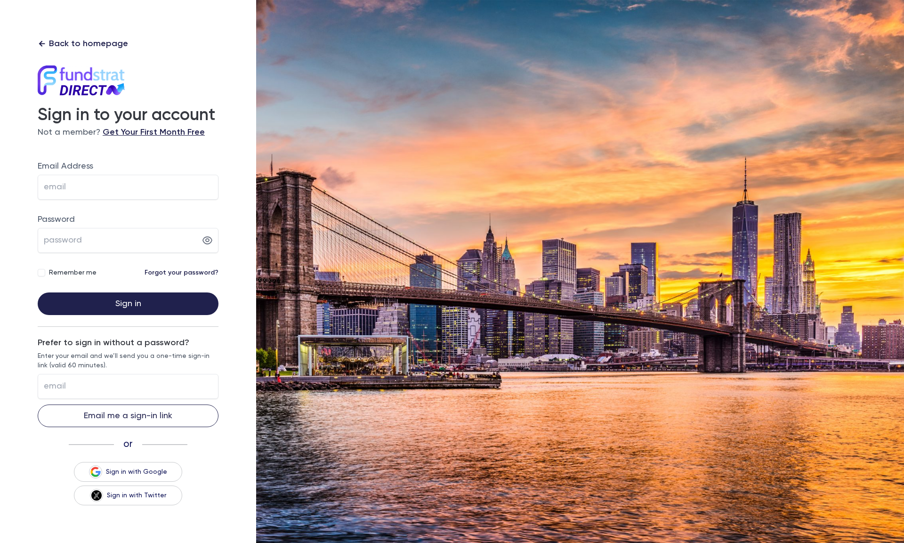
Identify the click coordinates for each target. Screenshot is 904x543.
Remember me (73, 272)
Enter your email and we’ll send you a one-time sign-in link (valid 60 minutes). (124, 361)
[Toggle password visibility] (207, 241)
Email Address (65, 166)
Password (56, 219)
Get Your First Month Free (154, 132)
